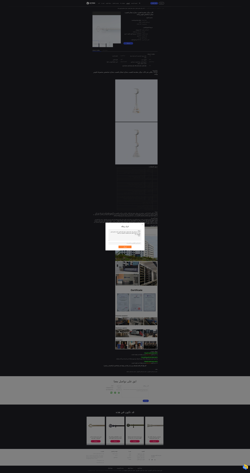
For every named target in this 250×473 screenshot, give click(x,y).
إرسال (125, 247)
